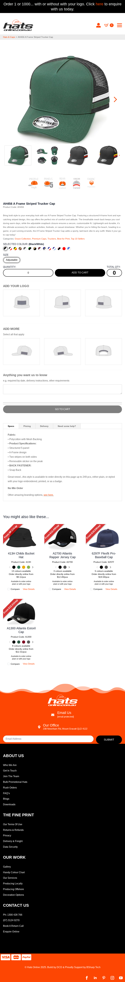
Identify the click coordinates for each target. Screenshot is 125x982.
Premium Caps (39, 238)
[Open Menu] (119, 25)
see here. (49, 495)
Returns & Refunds (13, 830)
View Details (21, 541)
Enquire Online (11, 931)
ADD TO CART (80, 272)
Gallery (7, 866)
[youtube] (121, 978)
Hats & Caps (9, 37)
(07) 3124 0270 (11, 920)
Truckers (52, 238)
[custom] (103, 978)
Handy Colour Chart (14, 872)
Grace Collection (23, 238)
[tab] (11, 426)
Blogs (6, 798)
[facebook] (86, 978)
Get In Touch (10, 770)
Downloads (9, 804)
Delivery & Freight (13, 841)
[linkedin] (95, 978)
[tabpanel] (62, 465)
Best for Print (63, 238)
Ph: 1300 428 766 (12, 914)
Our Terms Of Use (12, 824)
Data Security (10, 847)
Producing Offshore (13, 889)
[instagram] (112, 978)
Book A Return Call (13, 926)
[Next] (32, 567)
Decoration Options (13, 895)
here (99, 4)
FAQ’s (6, 793)
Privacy (7, 835)
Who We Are (10, 765)
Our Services (10, 878)
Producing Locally (13, 883)
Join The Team (11, 776)
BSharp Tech (93, 967)
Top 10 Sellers (78, 238)
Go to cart (62, 409)
